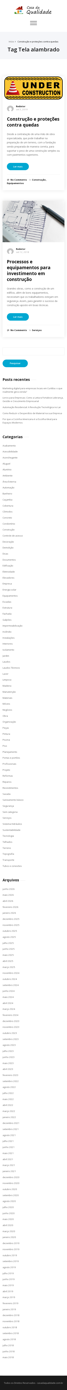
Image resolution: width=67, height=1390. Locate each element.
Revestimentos (10, 787)
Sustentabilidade (11, 830)
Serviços (37, 330)
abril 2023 (8, 1069)
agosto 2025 (9, 936)
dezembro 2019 (11, 1243)
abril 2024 (8, 1003)
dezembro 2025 (11, 918)
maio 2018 (8, 1357)
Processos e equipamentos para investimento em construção (29, 270)
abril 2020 (8, 1225)
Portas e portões (11, 757)
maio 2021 (8, 1153)
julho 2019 (8, 1273)
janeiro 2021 (9, 1171)
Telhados (7, 841)
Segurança (8, 805)
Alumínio (7, 469)
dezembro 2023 (11, 1021)
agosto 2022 (9, 1087)
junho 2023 (9, 1057)
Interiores (8, 643)
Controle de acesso (13, 535)
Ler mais (18, 166)
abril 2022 (8, 1105)
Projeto (6, 769)
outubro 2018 (10, 1327)
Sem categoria (10, 812)
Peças (6, 727)
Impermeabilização (13, 625)
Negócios (7, 709)
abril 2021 (8, 1159)
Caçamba (7, 499)
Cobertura (8, 505)
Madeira (7, 685)
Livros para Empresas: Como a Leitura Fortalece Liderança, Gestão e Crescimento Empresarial (33, 399)
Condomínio (9, 523)
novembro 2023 (11, 1027)
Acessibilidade (10, 451)
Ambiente (8, 475)
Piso (5, 745)
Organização (9, 721)
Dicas (5, 553)
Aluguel (6, 463)
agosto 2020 (9, 1201)
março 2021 (9, 1165)
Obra (5, 715)
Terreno (7, 848)
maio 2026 (8, 894)
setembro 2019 (11, 1261)
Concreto (7, 517)
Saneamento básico (13, 799)
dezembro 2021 (11, 1123)
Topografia (8, 853)
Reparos (7, 781)
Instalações (9, 637)
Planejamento (10, 751)
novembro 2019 (11, 1249)
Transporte (8, 859)
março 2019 (9, 1297)
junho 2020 (9, 1213)
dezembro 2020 (11, 1177)
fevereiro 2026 (10, 907)
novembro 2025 (11, 925)
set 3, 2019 (22, 109)
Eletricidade (9, 571)
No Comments (18, 179)
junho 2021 (9, 1147)
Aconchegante (10, 457)
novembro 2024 (11, 973)
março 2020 (9, 1231)
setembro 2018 (11, 1333)
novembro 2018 (11, 1321)
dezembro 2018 (11, 1315)
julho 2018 (8, 1345)
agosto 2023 (9, 1045)
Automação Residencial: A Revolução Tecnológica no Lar (32, 407)
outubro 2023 (10, 1033)
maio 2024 (8, 997)
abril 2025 (8, 961)
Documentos (9, 559)
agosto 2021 (9, 1135)
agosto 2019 (9, 1267)
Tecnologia (8, 835)
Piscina (6, 739)
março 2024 (9, 1009)
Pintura (6, 733)
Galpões (7, 619)
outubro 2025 (10, 930)
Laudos (6, 661)
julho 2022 (8, 1093)
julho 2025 (8, 943)
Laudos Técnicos (11, 667)
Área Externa (9, 481)
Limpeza (7, 679)
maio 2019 (8, 1285)
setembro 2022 (11, 1081)
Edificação (8, 565)
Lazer (5, 673)
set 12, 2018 (22, 252)
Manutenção (9, 691)
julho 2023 (8, 1051)
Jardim (6, 655)
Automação (8, 487)
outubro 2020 (10, 1189)
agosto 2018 (9, 1339)
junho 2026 (9, 889)
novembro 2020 (11, 1183)
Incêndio (7, 631)
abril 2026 (8, 900)
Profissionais (9, 763)
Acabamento (9, 445)
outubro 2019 (10, 1255)
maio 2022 (8, 1099)
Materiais (7, 697)
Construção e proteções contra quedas (38, 41)
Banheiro (7, 493)
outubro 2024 (10, 979)
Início (11, 41)
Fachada (7, 613)
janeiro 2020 (9, 1237)
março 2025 (9, 967)
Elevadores (8, 577)
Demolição (8, 547)
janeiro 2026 (9, 912)
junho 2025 (9, 948)
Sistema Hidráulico (12, 823)
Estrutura (7, 607)
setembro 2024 (11, 985)
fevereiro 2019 (10, 1303)
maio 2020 (8, 1219)
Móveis (6, 703)
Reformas (8, 775)
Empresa (7, 583)
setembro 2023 (11, 1039)
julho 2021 (8, 1141)
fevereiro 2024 (10, 1015)
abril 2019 (8, 1291)
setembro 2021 (11, 1129)
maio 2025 (8, 955)
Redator (20, 106)
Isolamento (8, 649)
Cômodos (8, 511)
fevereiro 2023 (10, 1075)
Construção (39, 179)
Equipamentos (15, 183)
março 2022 (9, 1111)
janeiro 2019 (9, 1309)
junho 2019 (9, 1279)
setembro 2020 (11, 1195)
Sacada (6, 793)
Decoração (8, 541)
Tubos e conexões (12, 866)
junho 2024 (9, 991)
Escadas (7, 601)
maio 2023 (8, 1063)
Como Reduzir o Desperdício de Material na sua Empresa (32, 413)
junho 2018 (9, 1351)
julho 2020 (8, 1207)
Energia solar (9, 589)
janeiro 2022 (9, 1117)
